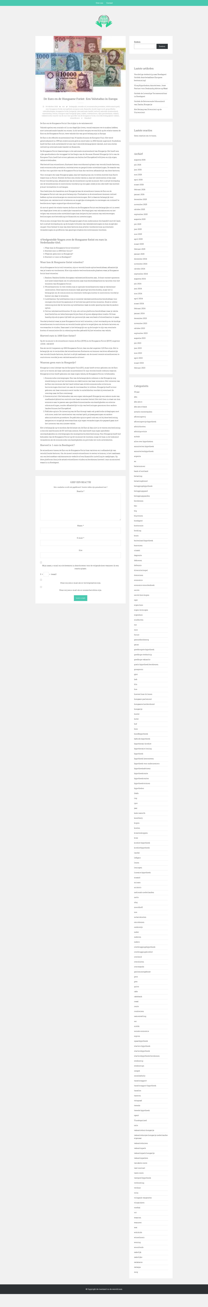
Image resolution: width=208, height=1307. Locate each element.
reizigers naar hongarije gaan (69, 113)
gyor (136, 674)
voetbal (137, 1207)
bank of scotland (141, 471)
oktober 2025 (139, 209)
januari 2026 (139, 194)
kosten (137, 828)
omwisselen (47, 113)
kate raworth (139, 813)
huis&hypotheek (141, 734)
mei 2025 (138, 234)
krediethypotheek (142, 848)
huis (136, 729)
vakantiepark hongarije (144, 1153)
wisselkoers (75, 118)
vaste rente (139, 1173)
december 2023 (140, 318)
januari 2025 (139, 254)
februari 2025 (139, 249)
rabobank (138, 996)
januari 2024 (139, 313)
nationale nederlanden (144, 892)
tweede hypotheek (142, 1110)
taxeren (137, 1095)
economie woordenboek (144, 585)
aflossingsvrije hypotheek (145, 421)
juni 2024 (138, 288)
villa (136, 1193)
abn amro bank (140, 407)
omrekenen (139, 922)
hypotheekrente (141, 773)
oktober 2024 (139, 269)
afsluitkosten (140, 426)
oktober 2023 (139, 328)
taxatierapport (140, 1081)
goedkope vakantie (142, 659)
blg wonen (138, 516)
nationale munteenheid (109, 111)
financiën (87, 109)
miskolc (137, 887)
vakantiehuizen (141, 1143)
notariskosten (140, 917)
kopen (137, 823)
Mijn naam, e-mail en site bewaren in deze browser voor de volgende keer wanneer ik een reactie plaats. (80, 567)
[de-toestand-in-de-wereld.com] (104, 19)
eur (63, 106)
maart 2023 (139, 363)
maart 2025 (139, 244)
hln (135, 684)
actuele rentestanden (143, 412)
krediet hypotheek (142, 843)
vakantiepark (140, 1148)
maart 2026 (139, 184)
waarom (137, 1217)
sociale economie (141, 1031)
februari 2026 (139, 189)
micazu (137, 882)
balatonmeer (139, 466)
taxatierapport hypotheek (145, 1085)
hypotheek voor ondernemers (146, 763)
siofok (137, 1026)
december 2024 (140, 259)
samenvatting (140, 1016)
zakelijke (138, 1257)
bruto (136, 535)
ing (135, 798)
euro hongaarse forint (54, 109)
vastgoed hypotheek (142, 1178)
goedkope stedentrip (143, 654)
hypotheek (138, 754)
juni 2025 (138, 229)
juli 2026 (137, 165)
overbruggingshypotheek (144, 947)
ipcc (136, 803)
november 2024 (140, 264)
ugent (136, 1115)
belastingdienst (141, 481)
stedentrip (138, 1061)
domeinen (138, 575)
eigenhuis (138, 615)
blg (135, 511)
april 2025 (138, 239)
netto (136, 897)
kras (136, 838)
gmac (136, 644)
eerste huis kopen (141, 595)
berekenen (138, 501)
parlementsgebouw (142, 972)
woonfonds (138, 1247)
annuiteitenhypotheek (144, 451)
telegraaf (138, 1100)
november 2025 (140, 204)
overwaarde (139, 967)
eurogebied (67, 109)
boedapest (138, 521)
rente (136, 1006)
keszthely (138, 818)
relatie (83, 113)
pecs (136, 977)
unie (136, 1125)
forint (136, 635)
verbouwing (139, 1183)
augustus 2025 (140, 219)
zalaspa (137, 1267)
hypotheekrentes (141, 778)
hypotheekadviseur (142, 768)
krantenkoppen (141, 833)
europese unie (77, 109)
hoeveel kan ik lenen (143, 694)
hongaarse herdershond (144, 704)
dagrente (138, 555)
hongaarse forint (62, 111)
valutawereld (47, 116)
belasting (138, 476)
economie (138, 580)
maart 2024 (139, 303)
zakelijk (137, 1252)
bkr (135, 506)
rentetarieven (92, 113)
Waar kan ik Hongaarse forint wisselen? (62, 248)
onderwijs (138, 927)
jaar (135, 808)
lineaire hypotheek (142, 872)
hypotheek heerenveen (144, 758)
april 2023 (138, 358)
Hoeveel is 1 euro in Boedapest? (58, 257)
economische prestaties (96, 106)
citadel (137, 550)
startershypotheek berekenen (147, 1056)
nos (135, 912)
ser (135, 1021)
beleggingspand (141, 491)
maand (137, 877)
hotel (136, 719)
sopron (137, 1036)
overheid (138, 957)
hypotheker (139, 788)
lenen (136, 863)
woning (137, 1242)
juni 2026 (138, 170)
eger (136, 600)
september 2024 (141, 274)
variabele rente (140, 1163)
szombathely (139, 1076)
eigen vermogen (141, 610)
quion (136, 986)
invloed (97, 111)
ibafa (136, 793)
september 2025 (141, 214)
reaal (136, 1001)
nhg (135, 902)
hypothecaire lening (143, 748)
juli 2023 (137, 343)
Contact (109, 3)
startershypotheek (142, 1051)
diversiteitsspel (141, 570)
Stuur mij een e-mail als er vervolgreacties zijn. (80, 583)
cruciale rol (82, 106)
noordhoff (138, 907)
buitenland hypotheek (143, 540)
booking (137, 530)
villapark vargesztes (143, 1198)
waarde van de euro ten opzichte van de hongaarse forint (74, 116)
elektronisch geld (112, 106)
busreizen (138, 545)
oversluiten (139, 962)
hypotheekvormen (142, 783)
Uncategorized (140, 1120)
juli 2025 (137, 224)
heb (135, 679)
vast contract (139, 1168)
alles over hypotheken (143, 441)
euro (136, 630)
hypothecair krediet (142, 744)
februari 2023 (139, 368)
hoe (135, 689)
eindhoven (138, 620)
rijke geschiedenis (105, 113)
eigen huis (138, 605)
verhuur (137, 1188)
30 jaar (137, 392)
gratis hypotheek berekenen (146, 664)
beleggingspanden (142, 496)
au (135, 461)
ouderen (137, 937)
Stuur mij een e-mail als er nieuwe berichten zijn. (80, 590)
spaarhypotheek (141, 1041)
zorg (136, 1272)
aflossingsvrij (140, 417)
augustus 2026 (140, 160)
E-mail (80, 538)
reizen (54, 113)
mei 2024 (138, 293)
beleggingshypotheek (143, 486)
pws (135, 981)
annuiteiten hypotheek (144, 446)
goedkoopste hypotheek (144, 649)
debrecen (138, 560)
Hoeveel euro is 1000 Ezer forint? (59, 251)
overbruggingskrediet (143, 952)
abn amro (138, 402)
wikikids (138, 1232)
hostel (137, 714)
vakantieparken (141, 1158)
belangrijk (73, 106)
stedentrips (139, 1066)
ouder (136, 932)
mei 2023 (138, 353)
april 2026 (138, 179)
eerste (136, 590)
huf (135, 724)
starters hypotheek (142, 1046)
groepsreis (138, 669)
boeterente (138, 526)
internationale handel (85, 111)
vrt (135, 1212)
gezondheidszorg (141, 640)
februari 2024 (139, 308)
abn (135, 397)
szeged (137, 1071)
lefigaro (137, 858)
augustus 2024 (140, 279)
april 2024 (138, 298)
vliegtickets (139, 1203)
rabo (136, 991)
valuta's (116, 113)
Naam (80, 526)
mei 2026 (138, 174)
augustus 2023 (140, 338)
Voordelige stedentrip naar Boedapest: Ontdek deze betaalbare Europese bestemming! (150, 77)
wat (135, 1227)
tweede (137, 1105)
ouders (137, 942)
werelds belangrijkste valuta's (107, 116)
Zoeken (137, 42)
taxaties (137, 1090)
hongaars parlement (143, 699)
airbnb (137, 436)
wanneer (138, 1222)
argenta (137, 456)
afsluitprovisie (140, 431)
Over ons (99, 3)
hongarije (72, 111)
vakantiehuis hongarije (144, 1130)
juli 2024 (137, 284)
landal (137, 853)
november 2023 (140, 323)
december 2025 (140, 199)
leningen (138, 867)
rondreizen (139, 1011)
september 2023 (141, 333)
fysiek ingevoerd (98, 109)
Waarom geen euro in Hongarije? (59, 254)
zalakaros (138, 1262)
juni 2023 (138, 348)
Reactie (80, 491)
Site (80, 550)
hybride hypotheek (142, 739)
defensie (138, 565)
